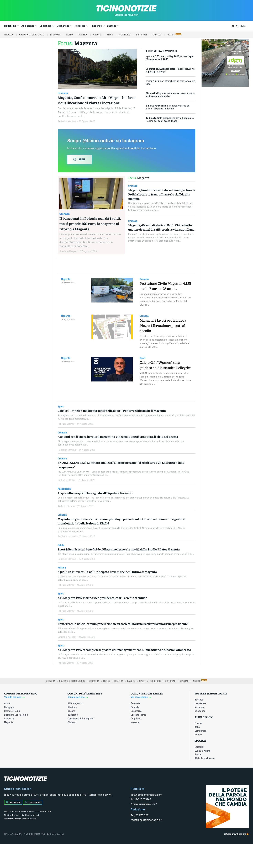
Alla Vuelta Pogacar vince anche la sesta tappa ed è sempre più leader (170, 95)
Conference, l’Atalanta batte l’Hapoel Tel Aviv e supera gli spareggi (170, 70)
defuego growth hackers (235, 834)
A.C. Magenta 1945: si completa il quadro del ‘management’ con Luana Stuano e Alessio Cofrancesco (124, 650)
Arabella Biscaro (66, 506)
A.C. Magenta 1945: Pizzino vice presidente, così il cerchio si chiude (102, 598)
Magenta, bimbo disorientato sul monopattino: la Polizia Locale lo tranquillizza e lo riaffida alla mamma (161, 194)
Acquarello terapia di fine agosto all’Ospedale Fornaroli (95, 493)
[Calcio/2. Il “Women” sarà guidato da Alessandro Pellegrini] (112, 369)
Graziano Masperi (68, 251)
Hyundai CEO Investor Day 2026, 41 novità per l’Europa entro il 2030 (170, 58)
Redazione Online (67, 121)
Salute (61, 545)
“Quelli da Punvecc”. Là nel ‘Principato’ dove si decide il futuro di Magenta (107, 572)
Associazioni (64, 488)
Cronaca (63, 92)
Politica (62, 567)
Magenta (65, 279)
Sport (142, 358)
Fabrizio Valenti (66, 423)
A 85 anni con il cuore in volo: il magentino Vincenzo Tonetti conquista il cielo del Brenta (118, 436)
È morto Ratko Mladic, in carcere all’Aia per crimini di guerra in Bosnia (168, 107)
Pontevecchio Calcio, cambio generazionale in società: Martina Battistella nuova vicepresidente (123, 624)
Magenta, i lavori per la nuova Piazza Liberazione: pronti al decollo (163, 325)
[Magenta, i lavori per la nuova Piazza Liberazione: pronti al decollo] (112, 327)
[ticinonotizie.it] (126, 8)
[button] (238, 26)
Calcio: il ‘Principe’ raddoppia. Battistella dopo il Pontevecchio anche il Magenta (112, 410)
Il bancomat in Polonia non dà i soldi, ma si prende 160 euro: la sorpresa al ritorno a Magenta (90, 223)
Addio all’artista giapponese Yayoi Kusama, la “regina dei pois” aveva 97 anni (170, 119)
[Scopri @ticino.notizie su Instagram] (126, 150)
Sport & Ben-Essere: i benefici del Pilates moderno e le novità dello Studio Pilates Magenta (119, 549)
